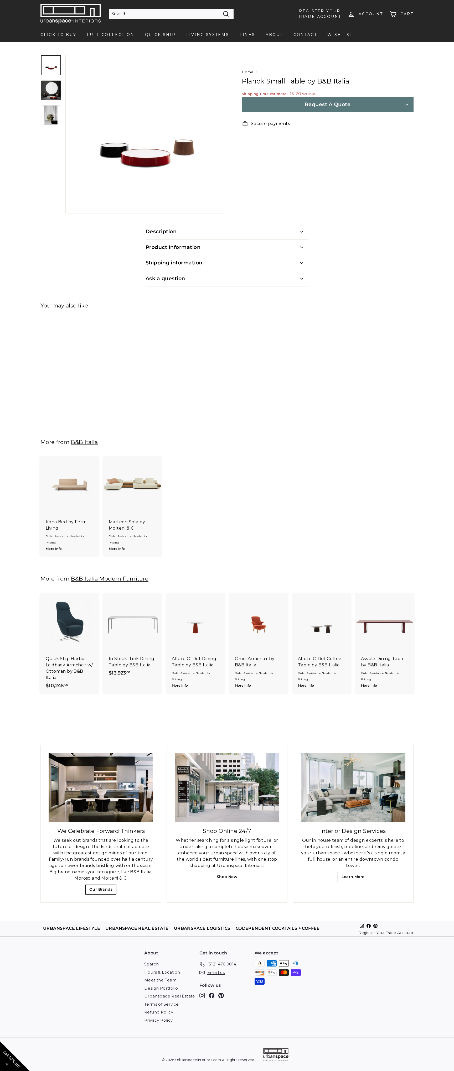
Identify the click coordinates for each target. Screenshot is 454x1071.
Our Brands (102, 891)
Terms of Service (161, 1004)
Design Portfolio (161, 988)
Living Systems (207, 34)
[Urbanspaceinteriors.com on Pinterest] (221, 995)
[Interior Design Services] (353, 787)
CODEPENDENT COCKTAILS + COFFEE (278, 928)
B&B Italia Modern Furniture (109, 578)
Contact (305, 34)
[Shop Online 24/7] (227, 787)
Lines (247, 34)
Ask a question (165, 278)
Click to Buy (58, 34)
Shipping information (174, 263)
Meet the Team (160, 980)
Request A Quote (327, 104)
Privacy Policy (158, 1020)
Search (151, 964)
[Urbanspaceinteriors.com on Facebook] (211, 995)
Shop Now (229, 878)
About (274, 34)
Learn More (355, 878)
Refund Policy (158, 1012)
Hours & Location (162, 972)
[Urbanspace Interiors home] (276, 1055)
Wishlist (339, 34)
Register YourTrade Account (319, 14)
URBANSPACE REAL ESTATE (137, 928)
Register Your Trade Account (386, 933)
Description (161, 231)
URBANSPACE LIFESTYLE (71, 928)
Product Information (173, 247)
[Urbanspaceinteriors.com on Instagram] (202, 995)
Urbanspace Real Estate (169, 996)
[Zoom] (145, 134)
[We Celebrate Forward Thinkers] (101, 787)
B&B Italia (84, 442)
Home (248, 72)
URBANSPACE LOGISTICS (202, 928)
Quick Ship (160, 34)
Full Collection (111, 34)
